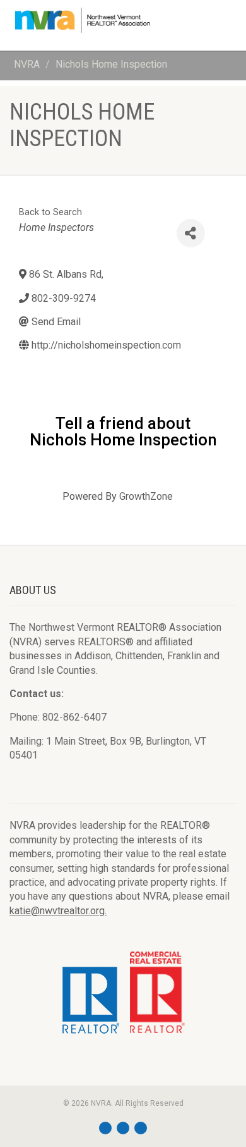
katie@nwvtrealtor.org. (58, 911)
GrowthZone (146, 496)
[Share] (191, 233)
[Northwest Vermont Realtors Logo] (82, 20)
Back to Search (50, 212)
